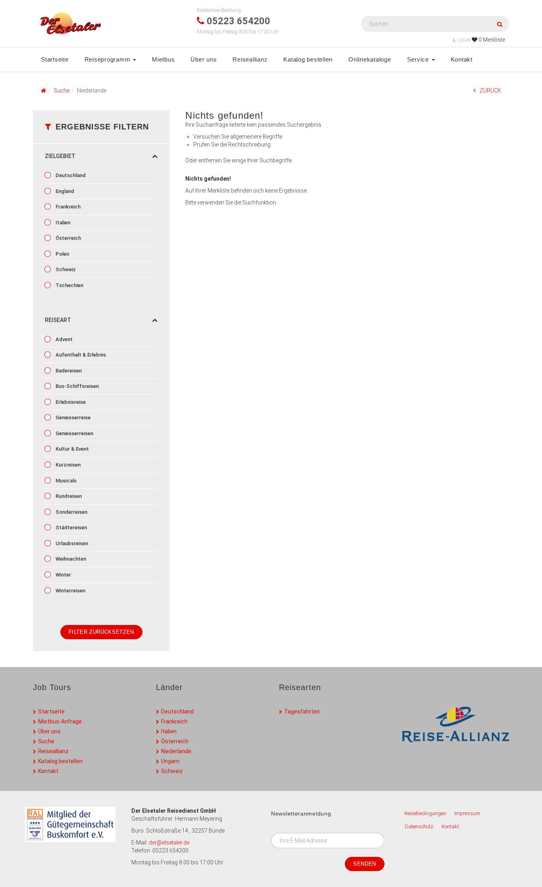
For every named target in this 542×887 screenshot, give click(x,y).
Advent (63, 339)
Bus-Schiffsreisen (76, 386)
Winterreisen (69, 591)
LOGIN (464, 40)
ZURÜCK (490, 90)
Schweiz (65, 269)
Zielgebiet (60, 156)
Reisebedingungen (425, 813)
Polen (61, 254)
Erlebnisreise (70, 402)
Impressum (467, 813)
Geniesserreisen (73, 433)
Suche (46, 741)
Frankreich (67, 207)
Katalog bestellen (308, 59)
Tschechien (68, 285)
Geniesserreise (72, 417)
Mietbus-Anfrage (60, 721)
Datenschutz (419, 826)
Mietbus (163, 59)
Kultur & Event (71, 449)
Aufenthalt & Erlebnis (80, 355)
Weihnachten (70, 559)
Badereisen (68, 371)
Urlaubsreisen (71, 543)
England (64, 191)
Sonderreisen (70, 512)
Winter (62, 575)
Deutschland (70, 175)
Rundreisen (68, 496)
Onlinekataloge (369, 59)
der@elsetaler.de (169, 842)
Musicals (65, 481)
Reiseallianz (250, 59)
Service (419, 59)
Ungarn (170, 761)
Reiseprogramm (109, 59)
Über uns (203, 59)
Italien (62, 223)
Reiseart (58, 320)
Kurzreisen (67, 465)
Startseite (55, 59)
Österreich (67, 238)
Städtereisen (70, 527)
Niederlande (176, 751)
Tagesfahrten (302, 711)
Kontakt (462, 59)
